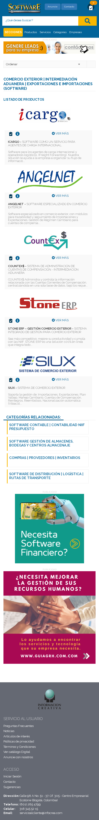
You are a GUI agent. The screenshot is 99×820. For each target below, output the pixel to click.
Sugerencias (11, 787)
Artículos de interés (16, 736)
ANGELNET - (47, 205)
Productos (30, 32)
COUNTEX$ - (43, 269)
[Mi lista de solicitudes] (90, 7)
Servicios (45, 32)
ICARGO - (41, 143)
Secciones (13, 32)
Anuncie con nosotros (18, 757)
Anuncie (53, 6)
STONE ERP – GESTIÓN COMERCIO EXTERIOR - (47, 330)
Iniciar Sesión (12, 776)
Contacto (69, 6)
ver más (62, 133)
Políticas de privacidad (18, 741)
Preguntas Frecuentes (18, 726)
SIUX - (36, 388)
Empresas (75, 32)
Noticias (8, 731)
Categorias (60, 32)
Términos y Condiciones (19, 746)
